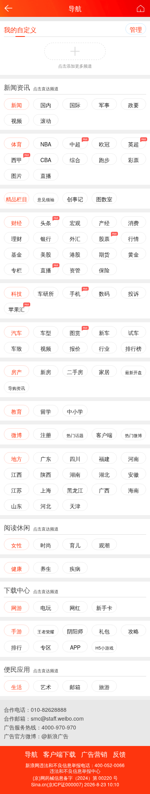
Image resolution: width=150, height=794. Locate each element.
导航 (75, 8)
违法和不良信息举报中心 (75, 770)
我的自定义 (20, 29)
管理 (136, 29)
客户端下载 (59, 754)
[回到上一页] (8, 8)
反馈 (119, 754)
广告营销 (94, 754)
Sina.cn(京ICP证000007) (57, 784)
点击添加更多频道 (75, 66)
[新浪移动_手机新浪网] (140, 8)
